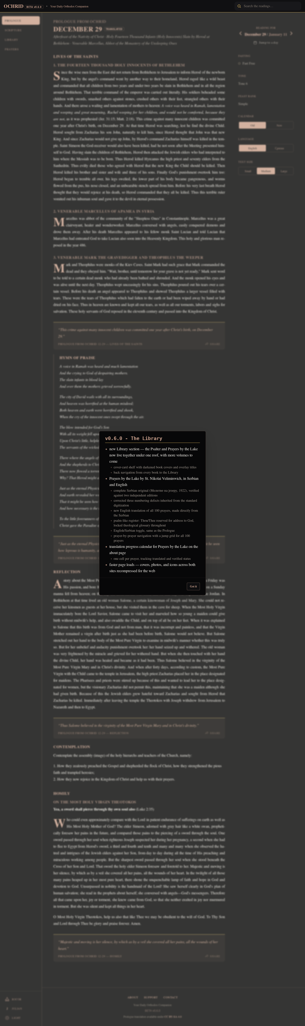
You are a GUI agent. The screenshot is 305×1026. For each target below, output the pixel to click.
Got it (193, 586)
